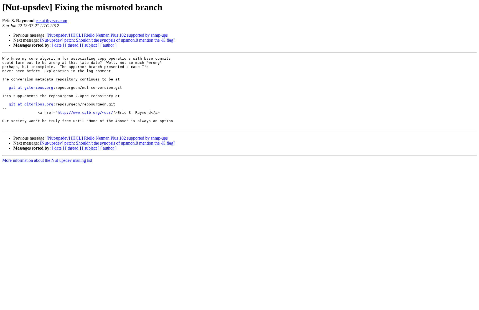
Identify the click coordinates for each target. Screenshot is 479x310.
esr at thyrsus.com (51, 20)
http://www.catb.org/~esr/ (85, 112)
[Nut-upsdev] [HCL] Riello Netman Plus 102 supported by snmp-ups (107, 35)
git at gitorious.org (31, 87)
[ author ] (108, 45)
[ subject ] (90, 45)
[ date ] (58, 45)
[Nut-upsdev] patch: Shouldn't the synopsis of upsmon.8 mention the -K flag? (107, 40)
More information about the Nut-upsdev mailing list (47, 160)
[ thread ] (73, 45)
